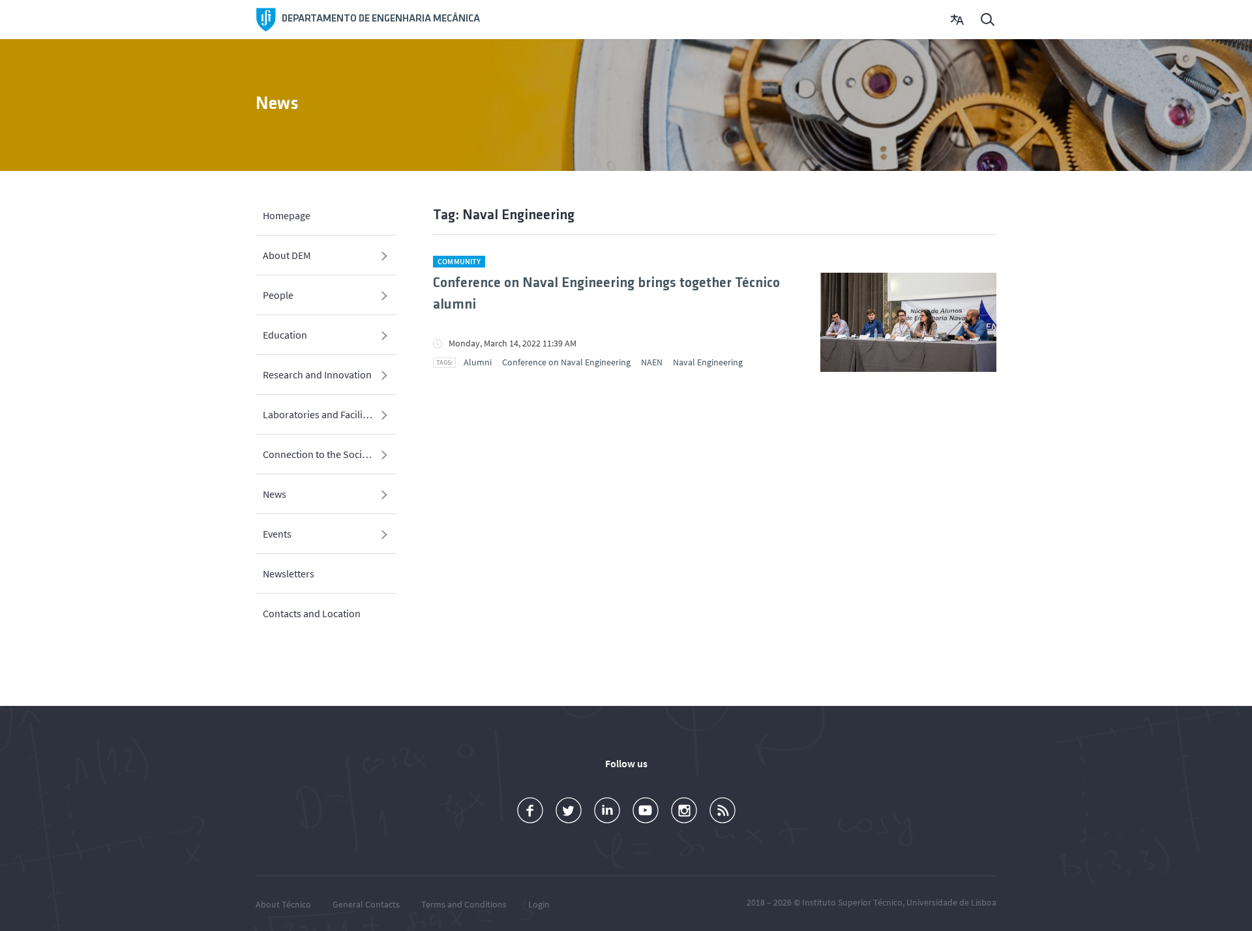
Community (459, 261)
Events (277, 533)
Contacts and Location (312, 613)
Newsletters (288, 573)
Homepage (286, 215)
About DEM (287, 255)
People (278, 294)
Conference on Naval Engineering (566, 362)
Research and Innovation (317, 374)
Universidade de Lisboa (951, 902)
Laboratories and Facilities (320, 414)
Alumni (478, 362)
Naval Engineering (708, 362)
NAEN (652, 362)
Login (539, 904)
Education (285, 334)
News (274, 493)
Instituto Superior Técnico (852, 902)
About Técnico (283, 904)
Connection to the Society (319, 454)
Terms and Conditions (464, 904)
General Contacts (366, 904)
